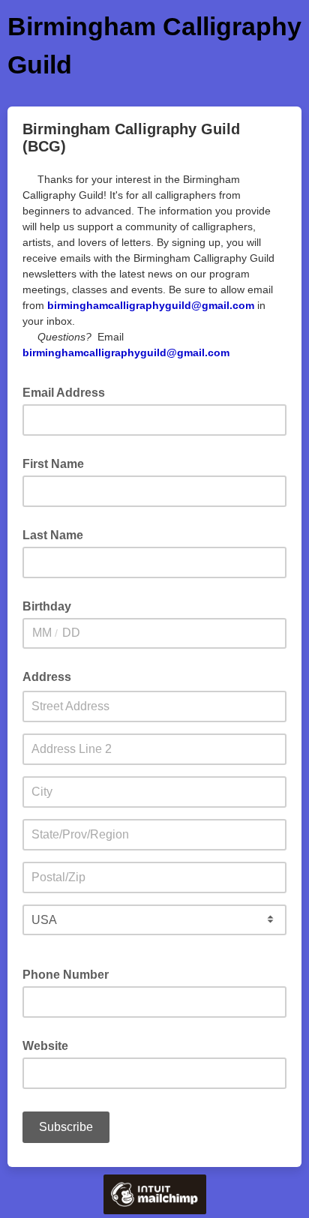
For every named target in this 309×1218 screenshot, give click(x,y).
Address (46, 676)
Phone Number (65, 974)
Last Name (52, 535)
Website (45, 1046)
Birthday (46, 606)
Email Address (68, 391)
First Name (53, 464)
